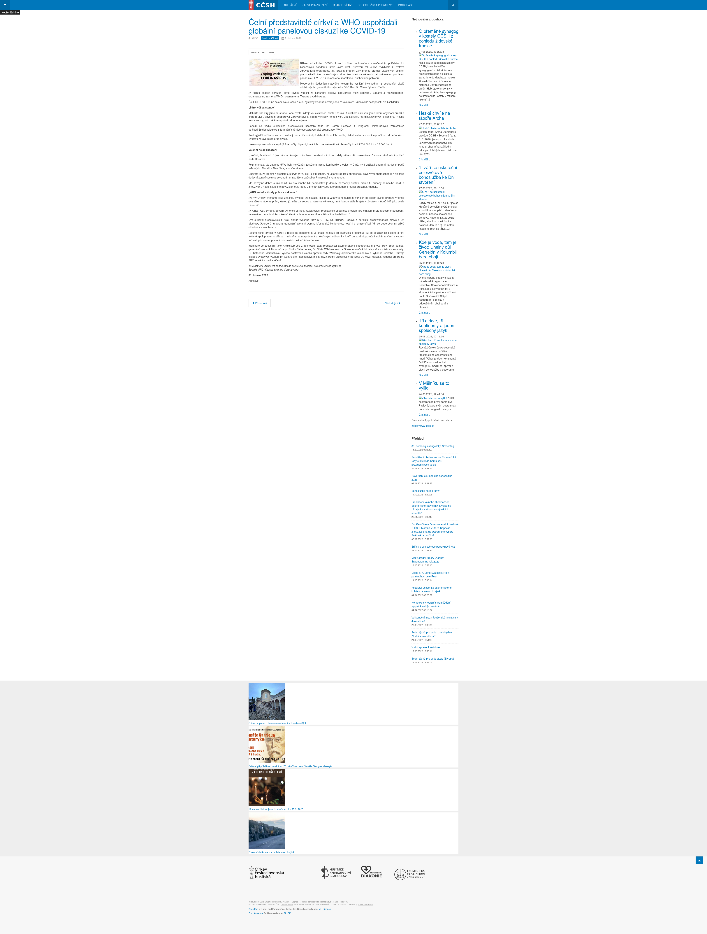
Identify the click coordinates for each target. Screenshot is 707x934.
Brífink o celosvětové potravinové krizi (433, 546)
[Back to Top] (699, 860)
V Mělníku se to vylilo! (434, 385)
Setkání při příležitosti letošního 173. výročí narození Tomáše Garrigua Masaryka (291, 766)
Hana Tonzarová (365, 904)
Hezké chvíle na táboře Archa (434, 115)
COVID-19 (254, 52)
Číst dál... (424, 105)
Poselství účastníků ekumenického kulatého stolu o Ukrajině (431, 589)
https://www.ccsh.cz (422, 425)
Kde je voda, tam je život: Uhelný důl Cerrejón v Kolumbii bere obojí (438, 249)
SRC (264, 52)
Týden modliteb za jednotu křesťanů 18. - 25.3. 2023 (276, 809)
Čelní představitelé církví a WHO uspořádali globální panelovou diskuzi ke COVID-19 (323, 26)
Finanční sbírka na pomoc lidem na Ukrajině (271, 852)
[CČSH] (263, 5)
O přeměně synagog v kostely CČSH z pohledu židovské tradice (438, 38)
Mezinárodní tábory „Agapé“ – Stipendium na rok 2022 (428, 559)
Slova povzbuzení (315, 5)
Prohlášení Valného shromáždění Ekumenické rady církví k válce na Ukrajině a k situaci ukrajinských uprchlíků (431, 507)
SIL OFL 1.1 (290, 913)
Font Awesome (256, 913)
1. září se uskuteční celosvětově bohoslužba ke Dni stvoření (438, 174)
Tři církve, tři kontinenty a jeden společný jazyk (436, 325)
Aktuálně (290, 5)
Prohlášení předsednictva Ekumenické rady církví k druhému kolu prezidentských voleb (433, 460)
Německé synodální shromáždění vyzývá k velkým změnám (431, 604)
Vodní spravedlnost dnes (425, 647)
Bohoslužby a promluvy (375, 5)
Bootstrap (253, 908)
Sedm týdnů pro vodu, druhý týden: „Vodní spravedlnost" (432, 634)
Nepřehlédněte (10, 12)
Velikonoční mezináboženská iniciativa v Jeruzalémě (434, 619)
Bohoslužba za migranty (425, 491)
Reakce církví (342, 5)
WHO (271, 52)
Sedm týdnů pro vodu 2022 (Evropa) (432, 658)
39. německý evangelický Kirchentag (432, 446)
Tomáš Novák (287, 904)
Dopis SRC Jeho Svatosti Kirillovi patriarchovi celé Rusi (430, 574)
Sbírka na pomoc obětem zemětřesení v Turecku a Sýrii (277, 723)
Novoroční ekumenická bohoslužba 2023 (431, 477)
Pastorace (405, 5)
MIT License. (325, 908)
